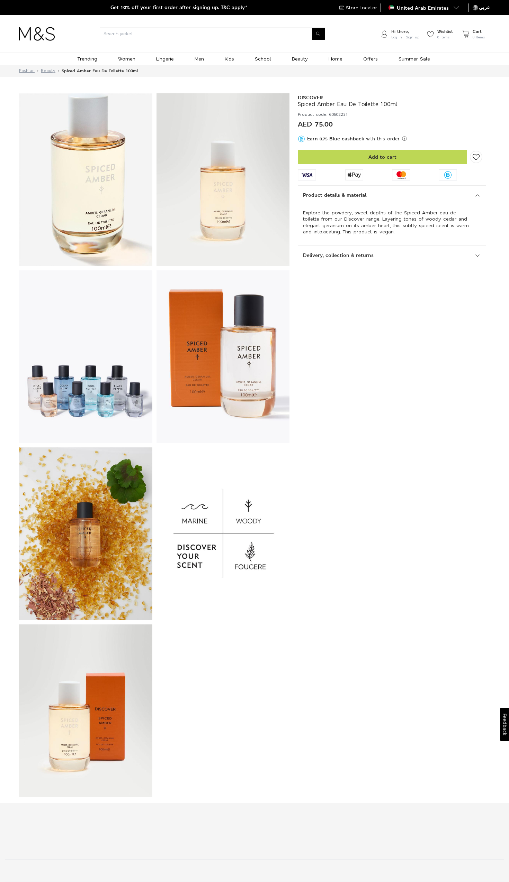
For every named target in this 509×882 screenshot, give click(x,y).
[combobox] (217, 34)
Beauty (48, 70)
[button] (424, 7)
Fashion (27, 70)
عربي (484, 7)
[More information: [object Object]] (404, 138)
